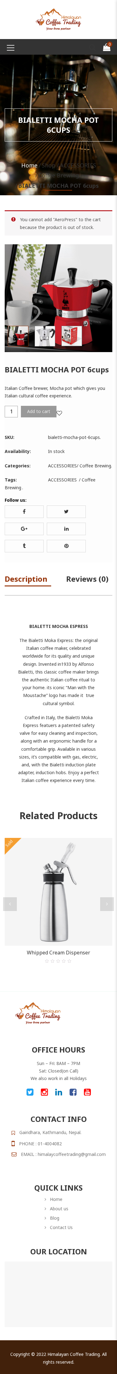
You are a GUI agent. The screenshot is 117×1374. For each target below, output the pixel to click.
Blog (54, 1218)
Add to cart (38, 411)
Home (29, 165)
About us (59, 1209)
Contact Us (61, 1227)
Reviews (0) (87, 579)
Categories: (18, 466)
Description (26, 579)
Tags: (11, 480)
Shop (49, 165)
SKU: (9, 437)
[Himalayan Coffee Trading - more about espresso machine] (58, 19)
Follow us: (16, 500)
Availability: (18, 451)
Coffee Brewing (58, 175)
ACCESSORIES (78, 165)
